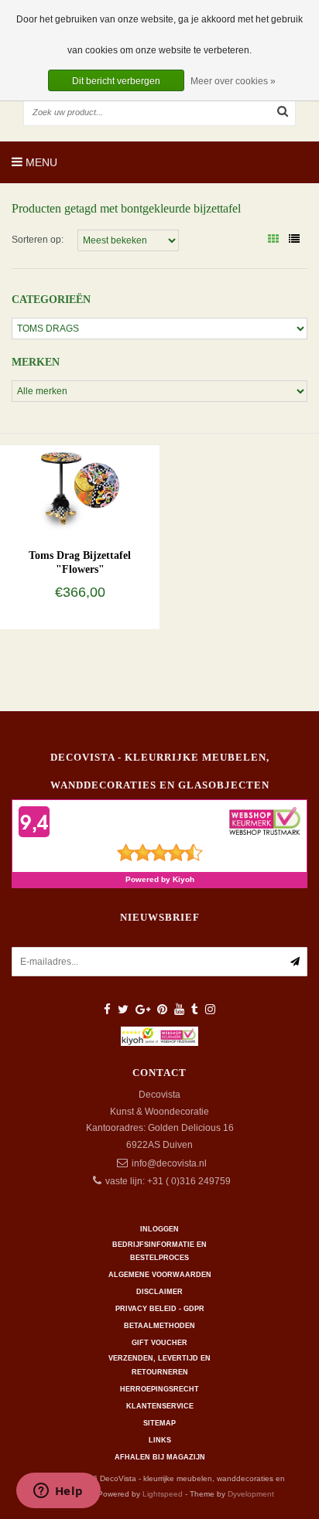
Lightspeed (162, 1494)
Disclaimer (159, 1292)
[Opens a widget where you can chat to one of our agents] (58, 1492)
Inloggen (159, 1229)
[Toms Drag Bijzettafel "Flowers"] (79, 487)
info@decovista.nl (169, 1163)
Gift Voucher (159, 1343)
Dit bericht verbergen (116, 81)
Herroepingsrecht (159, 1389)
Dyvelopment (251, 1494)
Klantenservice (160, 1406)
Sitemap (159, 1423)
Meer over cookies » (233, 81)
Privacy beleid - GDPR (159, 1309)
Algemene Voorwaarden (159, 1275)
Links (160, 1440)
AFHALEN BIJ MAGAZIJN (160, 1457)
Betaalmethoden (159, 1326)
